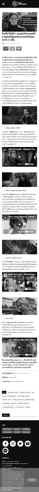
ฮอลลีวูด (27, 407)
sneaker (17, 429)
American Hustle (13, 392)
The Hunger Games (23, 396)
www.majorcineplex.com (22, 373)
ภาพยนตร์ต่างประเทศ (23, 403)
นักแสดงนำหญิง (29, 400)
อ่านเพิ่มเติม (15, 490)
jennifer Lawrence (25, 392)
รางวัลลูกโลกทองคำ (8, 407)
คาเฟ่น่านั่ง (26, 429)
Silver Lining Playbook (9, 396)
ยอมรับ (32, 480)
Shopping (26, 432)
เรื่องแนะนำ (5, 415)
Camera (17, 432)
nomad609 (7, 44)
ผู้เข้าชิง (14, 403)
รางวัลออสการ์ (19, 407)
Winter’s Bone (7, 400)
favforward (7, 429)
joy (33, 392)
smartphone (7, 432)
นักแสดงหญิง (6, 403)
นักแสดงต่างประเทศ (18, 400)
